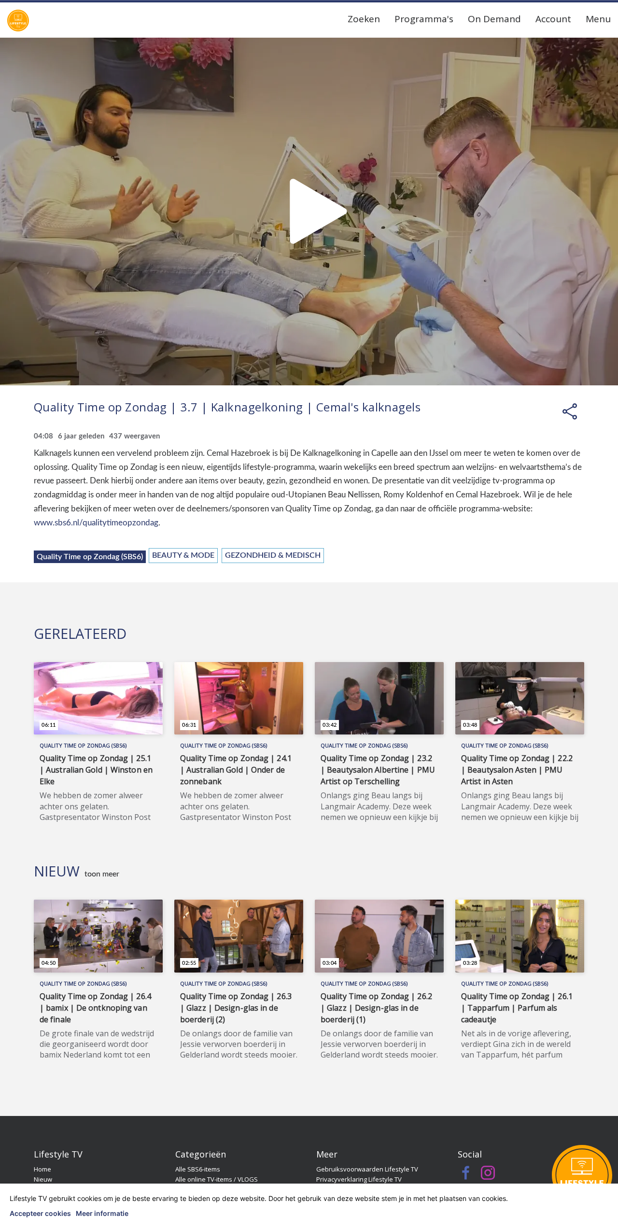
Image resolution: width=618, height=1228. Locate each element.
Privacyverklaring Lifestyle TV (359, 1179)
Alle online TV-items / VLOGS (216, 1179)
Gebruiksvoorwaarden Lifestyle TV (367, 1169)
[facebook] (466, 1175)
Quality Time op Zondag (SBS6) (90, 557)
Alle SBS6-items (197, 1169)
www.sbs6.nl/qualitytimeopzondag (96, 523)
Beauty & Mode (183, 555)
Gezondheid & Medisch (273, 555)
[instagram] (487, 1175)
